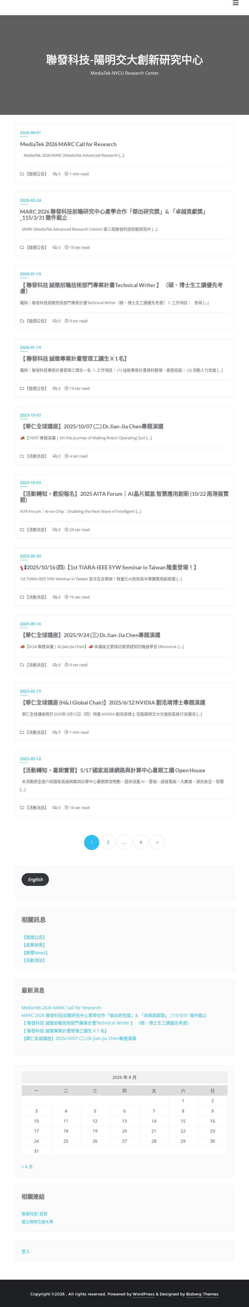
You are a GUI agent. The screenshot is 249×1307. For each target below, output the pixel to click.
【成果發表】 (34, 945)
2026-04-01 (30, 132)
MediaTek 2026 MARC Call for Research (68, 144)
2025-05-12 (30, 758)
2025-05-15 (30, 691)
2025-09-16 (30, 623)
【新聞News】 (36, 952)
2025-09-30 (30, 556)
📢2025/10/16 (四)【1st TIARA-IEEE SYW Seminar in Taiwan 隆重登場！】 (109, 567)
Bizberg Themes (202, 1294)
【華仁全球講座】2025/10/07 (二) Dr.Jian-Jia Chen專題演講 (91, 426)
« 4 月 (27, 1166)
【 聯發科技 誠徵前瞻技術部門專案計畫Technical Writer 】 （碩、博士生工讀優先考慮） (121, 288)
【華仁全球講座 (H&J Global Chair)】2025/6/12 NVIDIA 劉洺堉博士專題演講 (112, 702)
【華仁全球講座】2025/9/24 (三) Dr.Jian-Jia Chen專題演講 (90, 635)
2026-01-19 (30, 273)
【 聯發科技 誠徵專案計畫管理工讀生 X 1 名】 (75, 358)
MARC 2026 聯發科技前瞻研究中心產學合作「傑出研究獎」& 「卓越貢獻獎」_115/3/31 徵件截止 (114, 214)
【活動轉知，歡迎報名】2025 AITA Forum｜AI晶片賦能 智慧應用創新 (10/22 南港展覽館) (124, 496)
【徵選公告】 (36, 174)
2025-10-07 (30, 415)
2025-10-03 (30, 482)
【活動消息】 (36, 456)
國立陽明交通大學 (37, 1221)
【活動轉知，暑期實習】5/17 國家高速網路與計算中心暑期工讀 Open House (112, 770)
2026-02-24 (30, 200)
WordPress (144, 1294)
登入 (26, 1251)
